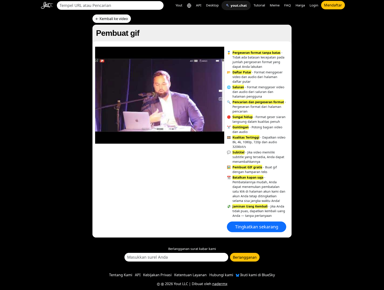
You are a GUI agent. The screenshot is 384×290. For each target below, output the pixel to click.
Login (314, 5)
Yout (179, 5)
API (198, 5)
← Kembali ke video (111, 18)
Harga (300, 5)
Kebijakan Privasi (157, 274)
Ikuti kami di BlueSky (257, 274)
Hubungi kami (221, 274)
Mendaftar (333, 5)
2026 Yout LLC (176, 283)
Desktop (212, 5)
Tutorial (259, 5)
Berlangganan (245, 257)
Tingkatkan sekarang (256, 227)
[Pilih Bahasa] (189, 5)
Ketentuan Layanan (190, 274)
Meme (275, 5)
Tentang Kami (120, 274)
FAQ (287, 5)
